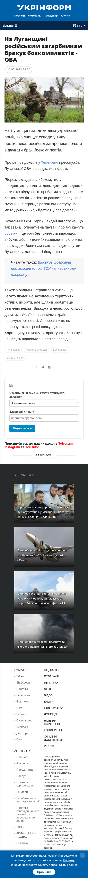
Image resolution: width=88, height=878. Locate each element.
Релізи (49, 746)
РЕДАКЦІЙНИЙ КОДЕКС (26, 835)
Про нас (21, 757)
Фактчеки (22, 701)
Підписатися (22, 428)
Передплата (24, 769)
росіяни (11, 233)
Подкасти (52, 670)
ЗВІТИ (20, 827)
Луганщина (13, 349)
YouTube (32, 447)
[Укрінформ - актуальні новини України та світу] (44, 7)
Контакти (22, 763)
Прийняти (44, 872)
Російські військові (36, 349)
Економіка (23, 695)
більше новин (44, 455)
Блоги (49, 701)
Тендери (22, 791)
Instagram (12, 447)
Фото (48, 689)
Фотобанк (34, 15)
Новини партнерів (52, 722)
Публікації (52, 676)
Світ (19, 707)
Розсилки (22, 843)
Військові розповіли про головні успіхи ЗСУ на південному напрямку (43, 268)
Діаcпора (22, 733)
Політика (22, 688)
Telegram (65, 443)
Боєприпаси (60, 349)
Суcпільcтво (24, 720)
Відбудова (23, 682)
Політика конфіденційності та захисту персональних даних (27, 814)
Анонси (65, 15)
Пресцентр (51, 15)
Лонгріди (51, 714)
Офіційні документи (53, 738)
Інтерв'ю (51, 682)
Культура (22, 726)
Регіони (21, 714)
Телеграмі (49, 162)
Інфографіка (53, 708)
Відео (48, 695)
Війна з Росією (15, 357)
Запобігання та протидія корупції (27, 799)
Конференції (53, 730)
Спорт (20, 739)
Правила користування (25, 784)
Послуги (19, 15)
